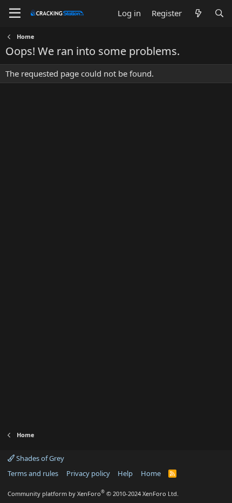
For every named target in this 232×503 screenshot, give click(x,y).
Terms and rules (33, 473)
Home (151, 473)
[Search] (219, 13)
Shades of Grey (39, 458)
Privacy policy (88, 473)
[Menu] (15, 13)
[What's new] (197, 13)
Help (125, 473)
